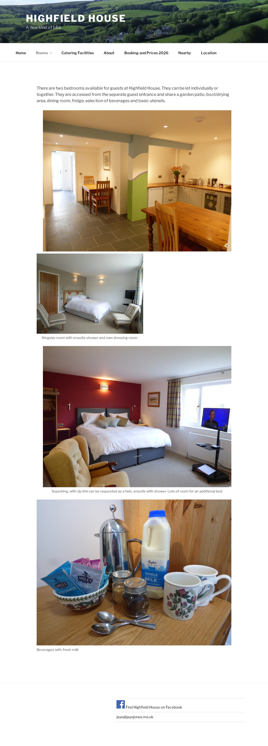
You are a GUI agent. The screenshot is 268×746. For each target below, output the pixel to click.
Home (21, 53)
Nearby (184, 53)
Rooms (42, 53)
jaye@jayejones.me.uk (134, 717)
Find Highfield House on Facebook (153, 707)
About (109, 53)
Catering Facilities (78, 53)
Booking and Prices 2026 (146, 53)
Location (208, 53)
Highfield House (76, 18)
